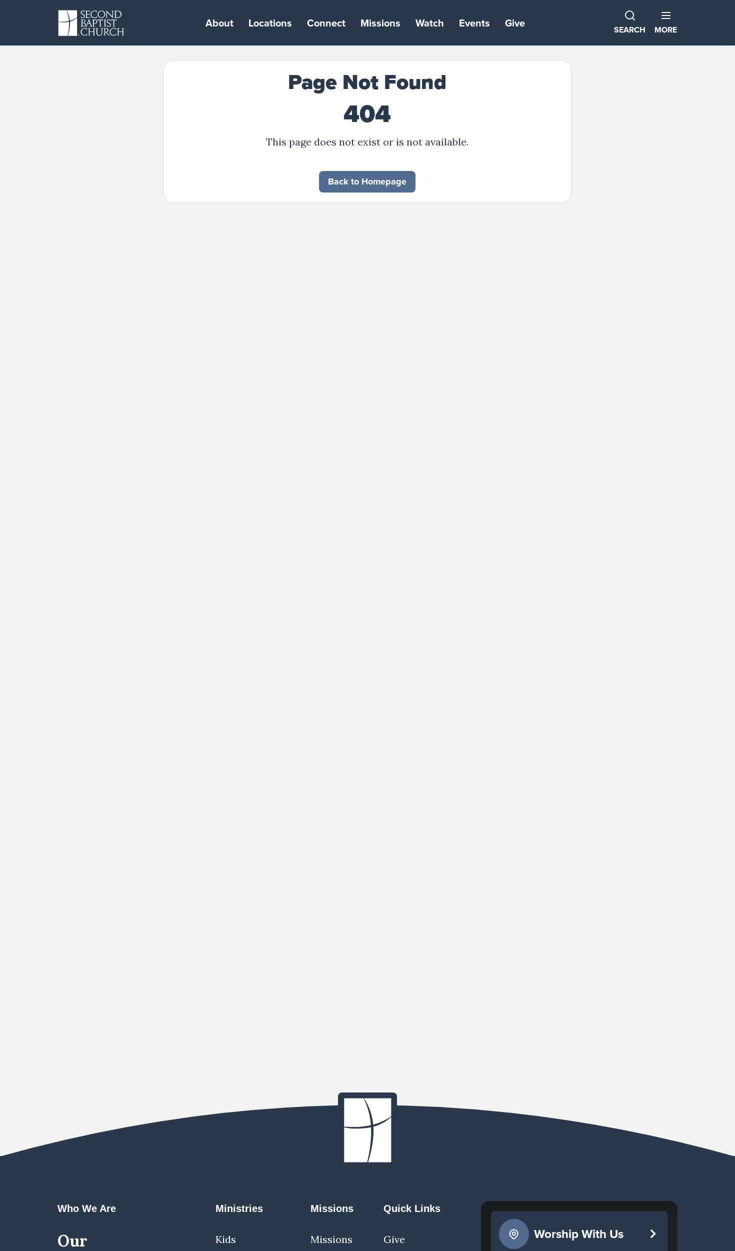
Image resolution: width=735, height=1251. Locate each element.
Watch (430, 23)
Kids (226, 1239)
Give (515, 23)
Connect (326, 23)
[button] (666, 23)
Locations (270, 23)
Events (474, 23)
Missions (380, 23)
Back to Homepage (367, 181)
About (220, 23)
